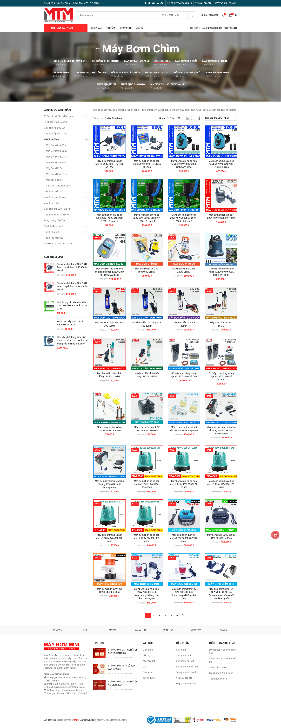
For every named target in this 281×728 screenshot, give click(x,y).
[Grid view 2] (187, 118)
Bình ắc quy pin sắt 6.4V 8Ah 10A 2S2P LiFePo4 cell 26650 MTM (72, 305)
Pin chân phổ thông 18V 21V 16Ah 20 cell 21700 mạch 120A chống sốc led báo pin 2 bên (72, 340)
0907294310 (230, 28)
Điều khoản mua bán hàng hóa (222, 651)
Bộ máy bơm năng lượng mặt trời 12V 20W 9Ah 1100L (221, 376)
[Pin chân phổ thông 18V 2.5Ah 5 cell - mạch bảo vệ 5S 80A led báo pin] (49, 270)
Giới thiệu (148, 649)
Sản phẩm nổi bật (185, 661)
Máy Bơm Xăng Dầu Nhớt (56, 214)
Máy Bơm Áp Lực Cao (55, 127)
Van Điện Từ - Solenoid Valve (58, 243)
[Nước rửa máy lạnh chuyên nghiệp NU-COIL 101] (49, 325)
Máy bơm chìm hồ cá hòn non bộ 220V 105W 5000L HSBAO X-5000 (184, 164)
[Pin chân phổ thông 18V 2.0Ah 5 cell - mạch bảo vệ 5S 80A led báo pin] (49, 289)
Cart (145, 666)
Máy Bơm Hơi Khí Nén (55, 197)
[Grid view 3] (192, 118)
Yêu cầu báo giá (184, 678)
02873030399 (215, 28)
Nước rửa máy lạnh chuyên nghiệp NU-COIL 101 (70, 323)
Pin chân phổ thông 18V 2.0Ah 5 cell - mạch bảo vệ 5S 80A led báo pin (72, 286)
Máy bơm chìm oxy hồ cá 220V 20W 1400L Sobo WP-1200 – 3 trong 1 (109, 217)
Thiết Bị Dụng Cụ (52, 232)
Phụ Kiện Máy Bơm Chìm (58, 185)
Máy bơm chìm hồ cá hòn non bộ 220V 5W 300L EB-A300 (147, 538)
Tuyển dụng (149, 678)
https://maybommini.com (69, 690)
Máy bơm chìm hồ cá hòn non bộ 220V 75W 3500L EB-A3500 (183, 484)
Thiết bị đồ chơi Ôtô (53, 237)
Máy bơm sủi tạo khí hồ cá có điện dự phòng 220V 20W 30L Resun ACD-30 (109, 271)
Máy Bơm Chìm (51, 139)
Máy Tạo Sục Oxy (54, 180)
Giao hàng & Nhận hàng (221, 673)
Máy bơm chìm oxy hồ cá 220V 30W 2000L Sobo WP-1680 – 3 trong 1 (147, 217)
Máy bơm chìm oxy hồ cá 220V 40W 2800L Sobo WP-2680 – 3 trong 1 (184, 217)
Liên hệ (146, 655)
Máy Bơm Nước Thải (56, 174)
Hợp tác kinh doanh (186, 683)
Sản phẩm (181, 649)
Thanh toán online (218, 678)
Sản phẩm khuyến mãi (187, 666)
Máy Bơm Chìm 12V (56, 145)
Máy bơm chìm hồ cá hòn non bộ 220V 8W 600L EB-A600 (109, 538)
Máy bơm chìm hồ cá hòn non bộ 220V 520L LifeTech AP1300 (147, 164)
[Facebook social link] (145, 3)
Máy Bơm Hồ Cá (54, 168)
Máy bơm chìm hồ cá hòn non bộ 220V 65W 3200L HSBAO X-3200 (221, 164)
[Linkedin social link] (158, 3)
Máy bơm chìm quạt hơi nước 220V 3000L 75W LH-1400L (184, 538)
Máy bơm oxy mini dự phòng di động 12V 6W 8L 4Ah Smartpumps (109, 484)
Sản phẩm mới (183, 655)
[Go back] (98, 49)
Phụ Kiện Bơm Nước (54, 226)
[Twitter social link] (149, 3)
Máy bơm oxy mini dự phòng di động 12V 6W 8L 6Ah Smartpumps (221, 430)
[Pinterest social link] (153, 3)
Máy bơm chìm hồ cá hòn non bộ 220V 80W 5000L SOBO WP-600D (221, 271)
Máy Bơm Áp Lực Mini (55, 133)
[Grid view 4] (198, 118)
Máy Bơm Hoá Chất (53, 191)
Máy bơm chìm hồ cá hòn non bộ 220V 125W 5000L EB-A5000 (147, 484)
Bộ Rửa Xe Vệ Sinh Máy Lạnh (58, 116)
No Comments (126, 657)
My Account (149, 661)
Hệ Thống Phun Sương (55, 122)
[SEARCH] (191, 15)
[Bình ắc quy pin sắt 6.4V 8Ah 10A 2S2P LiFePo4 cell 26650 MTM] (49, 308)
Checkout (148, 672)
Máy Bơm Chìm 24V (56, 156)
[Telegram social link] (162, 3)
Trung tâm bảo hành (186, 672)
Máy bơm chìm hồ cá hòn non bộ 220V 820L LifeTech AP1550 (109, 164)
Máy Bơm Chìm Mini (56, 162)
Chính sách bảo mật (219, 667)
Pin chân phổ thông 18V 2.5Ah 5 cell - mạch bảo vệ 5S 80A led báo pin (72, 267)
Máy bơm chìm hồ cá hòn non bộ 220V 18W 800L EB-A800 (221, 484)
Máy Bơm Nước (52, 203)
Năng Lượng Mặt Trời (54, 220)
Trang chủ (98, 118)
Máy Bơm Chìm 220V (56, 151)
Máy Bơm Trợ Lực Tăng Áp (57, 208)
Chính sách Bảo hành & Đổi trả (222, 660)
